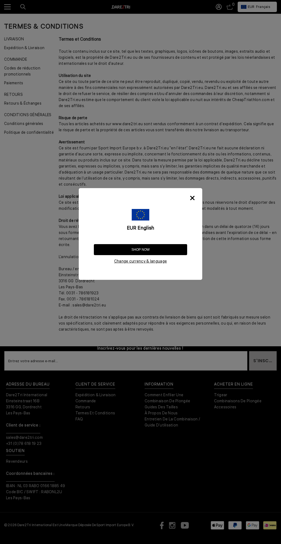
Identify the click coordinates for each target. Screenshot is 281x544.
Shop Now (140, 250)
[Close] (192, 198)
